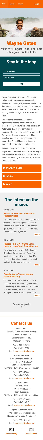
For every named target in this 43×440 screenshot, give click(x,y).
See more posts (21, 304)
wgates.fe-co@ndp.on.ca (24, 405)
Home (4, 4)
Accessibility (11, 434)
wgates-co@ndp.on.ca (24, 378)
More (36, 234)
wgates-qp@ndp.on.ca (24, 351)
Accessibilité (31, 434)
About (12, 4)
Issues (20, 4)
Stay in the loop (14, 168)
